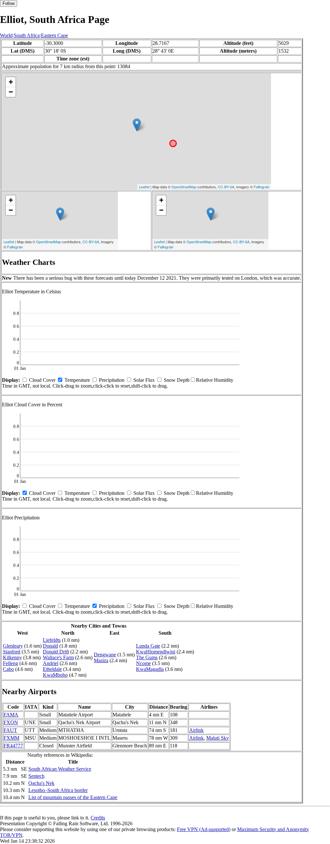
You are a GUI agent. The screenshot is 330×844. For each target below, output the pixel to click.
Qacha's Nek (41, 783)
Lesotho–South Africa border (58, 790)
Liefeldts (52, 640)
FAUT (10, 730)
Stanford (11, 651)
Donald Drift (56, 651)
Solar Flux (144, 380)
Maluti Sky (217, 738)
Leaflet (144, 186)
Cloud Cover (42, 380)
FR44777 (13, 745)
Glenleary (13, 646)
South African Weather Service (59, 769)
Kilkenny (12, 657)
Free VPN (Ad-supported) (203, 829)
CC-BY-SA (226, 186)
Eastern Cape (54, 35)
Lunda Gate (148, 646)
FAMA (11, 714)
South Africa (27, 35)
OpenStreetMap (183, 186)
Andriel (50, 663)
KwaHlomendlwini (155, 651)
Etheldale (52, 669)
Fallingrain (261, 186)
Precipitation (111, 380)
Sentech (36, 776)
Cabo (8, 669)
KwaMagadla (150, 669)
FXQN (11, 722)
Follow (9, 3)
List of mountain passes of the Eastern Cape (72, 797)
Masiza (101, 660)
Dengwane (105, 654)
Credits (98, 817)
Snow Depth (176, 380)
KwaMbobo (55, 675)
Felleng (10, 663)
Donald (50, 646)
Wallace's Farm (58, 657)
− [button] (11, 92)
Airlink (196, 730)
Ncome (143, 663)
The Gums (147, 657)
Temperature (77, 380)
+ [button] (11, 82)
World (6, 35)
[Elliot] (137, 124)
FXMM (11, 738)
